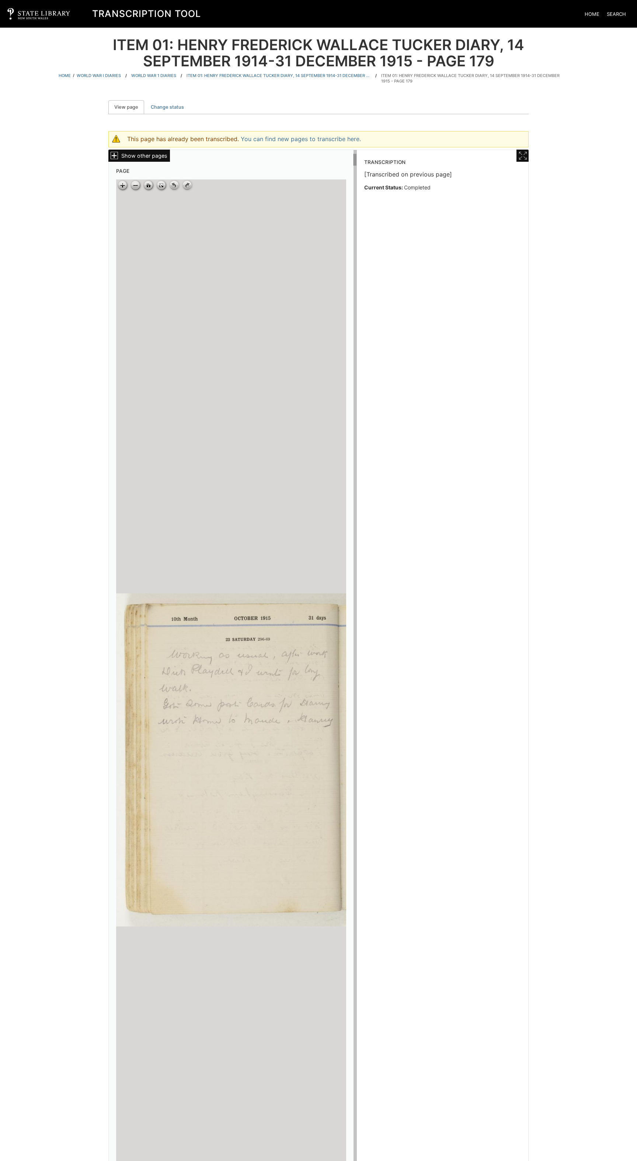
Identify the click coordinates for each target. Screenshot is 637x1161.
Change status (167, 107)
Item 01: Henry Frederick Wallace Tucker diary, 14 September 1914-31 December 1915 (279, 75)
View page (129, 107)
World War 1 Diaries (153, 75)
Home (592, 14)
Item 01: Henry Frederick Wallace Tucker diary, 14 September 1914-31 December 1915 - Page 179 (470, 78)
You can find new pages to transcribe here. (301, 139)
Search (616, 14)
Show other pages (144, 156)
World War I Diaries (99, 75)
